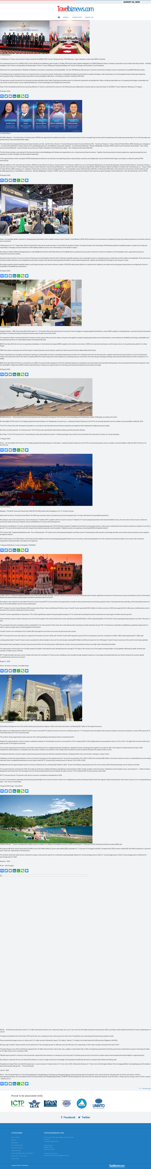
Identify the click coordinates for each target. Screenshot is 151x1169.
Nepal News (14, 1142)
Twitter (85, 1117)
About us (89, 17)
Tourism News (15, 1137)
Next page (148, 1088)
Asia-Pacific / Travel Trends (19, 1156)
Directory (77, 17)
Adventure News (16, 1150)
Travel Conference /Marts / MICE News (22, 1153)
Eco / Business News (17, 1145)
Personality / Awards (17, 1148)
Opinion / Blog (15, 1158)
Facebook (69, 1117)
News (65, 17)
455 (143, 1088)
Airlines (13, 1140)
